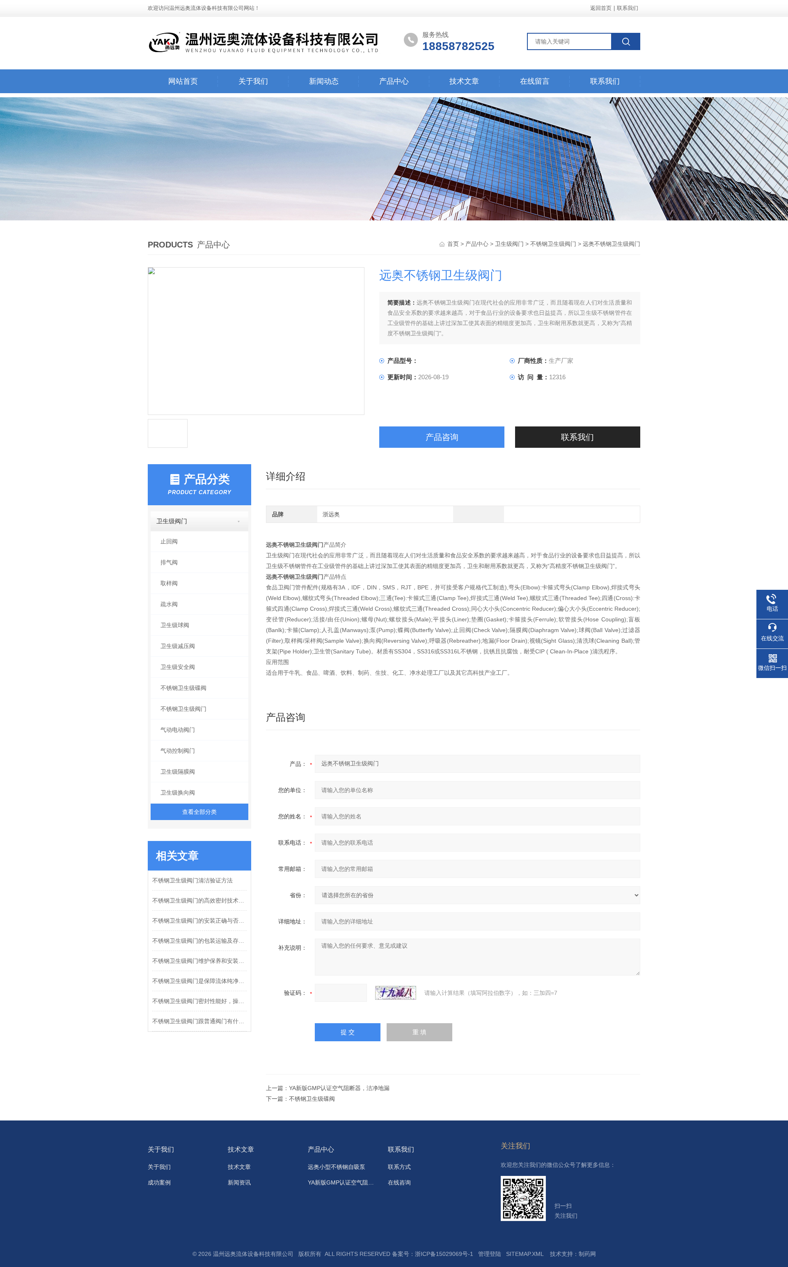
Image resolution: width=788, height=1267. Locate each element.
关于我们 (253, 81)
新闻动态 (324, 81)
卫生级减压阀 (177, 646)
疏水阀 (169, 604)
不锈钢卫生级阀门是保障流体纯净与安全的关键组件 (199, 981)
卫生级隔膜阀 (177, 771)
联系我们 (627, 8)
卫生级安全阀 (177, 667)
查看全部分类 (199, 812)
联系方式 (399, 1167)
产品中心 (394, 81)
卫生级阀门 (509, 244)
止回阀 (169, 541)
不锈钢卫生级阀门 (553, 244)
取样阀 (169, 583)
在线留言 (535, 81)
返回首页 (601, 8)
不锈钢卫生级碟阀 (183, 688)
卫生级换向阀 (177, 792)
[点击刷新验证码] (395, 993)
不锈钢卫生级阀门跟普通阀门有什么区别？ (199, 1021)
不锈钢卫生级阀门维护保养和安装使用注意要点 (199, 961)
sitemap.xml (524, 1254)
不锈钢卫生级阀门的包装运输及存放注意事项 (199, 940)
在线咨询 (399, 1182)
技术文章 (464, 81)
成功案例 (159, 1182)
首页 (453, 244)
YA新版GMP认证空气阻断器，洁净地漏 (339, 1088)
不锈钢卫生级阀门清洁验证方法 (192, 880)
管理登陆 (489, 1254)
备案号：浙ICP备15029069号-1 (432, 1254)
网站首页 (183, 81)
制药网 (587, 1254)
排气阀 (169, 562)
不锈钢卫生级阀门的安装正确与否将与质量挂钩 (199, 920)
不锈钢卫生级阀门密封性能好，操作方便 (199, 1001)
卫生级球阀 (174, 625)
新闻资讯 (239, 1182)
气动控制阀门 (177, 750)
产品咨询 (442, 437)
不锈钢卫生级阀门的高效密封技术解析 (199, 900)
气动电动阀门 (177, 729)
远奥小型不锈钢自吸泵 (336, 1167)
